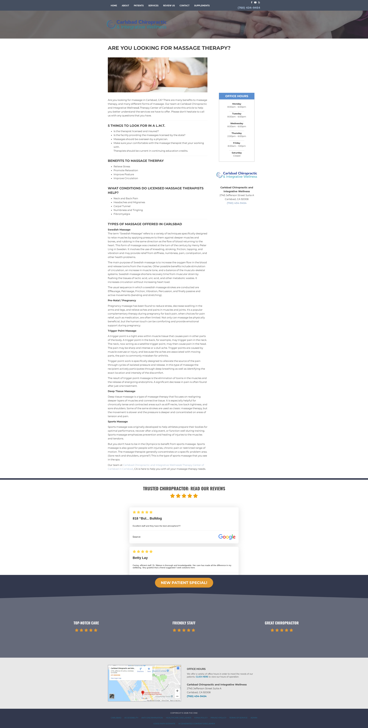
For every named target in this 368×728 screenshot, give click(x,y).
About (125, 5)
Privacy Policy (218, 717)
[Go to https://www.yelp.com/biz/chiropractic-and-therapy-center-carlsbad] (259, 3)
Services (153, 5)
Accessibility (131, 717)
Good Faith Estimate (164, 723)
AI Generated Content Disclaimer (196, 723)
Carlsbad (116, 717)
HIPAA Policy (201, 717)
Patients (139, 5)
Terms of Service (238, 717)
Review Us (169, 5)
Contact (184, 5)
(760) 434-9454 (249, 7)
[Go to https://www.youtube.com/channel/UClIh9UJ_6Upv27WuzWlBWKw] (255, 3)
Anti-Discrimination (152, 717)
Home (114, 5)
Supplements (202, 5)
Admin (254, 717)
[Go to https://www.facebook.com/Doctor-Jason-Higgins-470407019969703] (251, 3)
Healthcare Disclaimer (178, 717)
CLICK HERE (202, 676)
